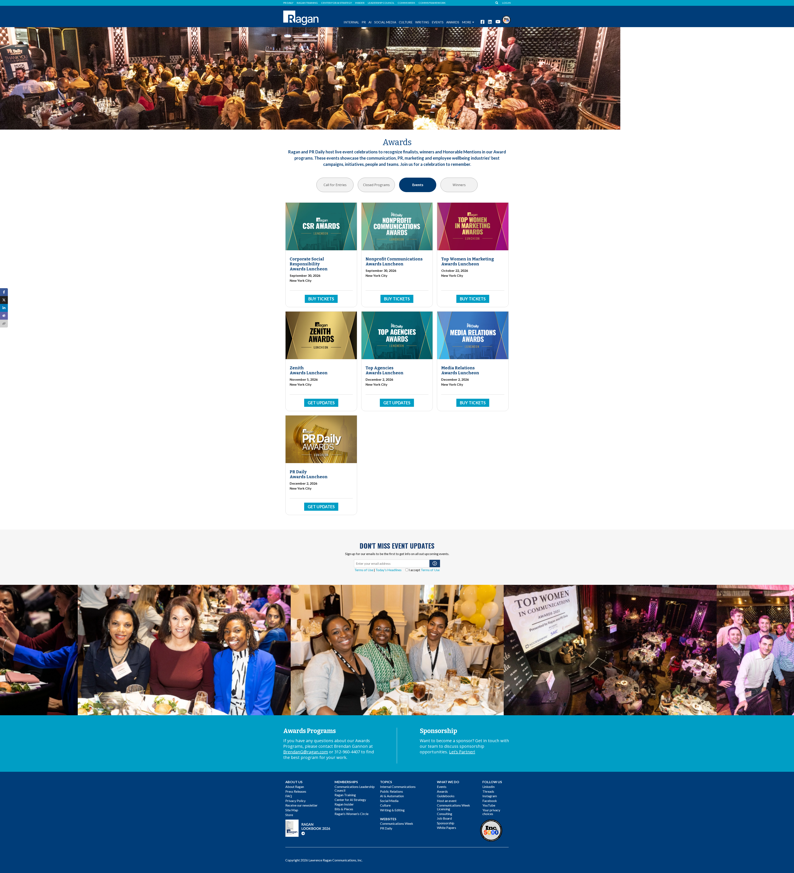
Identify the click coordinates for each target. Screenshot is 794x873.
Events (417, 185)
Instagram (489, 796)
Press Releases (295, 791)
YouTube (488, 805)
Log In (506, 3)
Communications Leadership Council (355, 788)
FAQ (288, 796)
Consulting (444, 814)
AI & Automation (392, 796)
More (466, 22)
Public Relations (391, 791)
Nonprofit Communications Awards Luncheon (394, 261)
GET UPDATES (321, 402)
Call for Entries (335, 185)
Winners (459, 185)
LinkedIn (488, 787)
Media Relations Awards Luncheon (460, 370)
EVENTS (438, 22)
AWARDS (452, 22)
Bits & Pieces (344, 809)
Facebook (489, 801)
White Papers (446, 828)
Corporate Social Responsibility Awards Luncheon (309, 263)
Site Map (291, 810)
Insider (360, 3)
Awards (442, 791)
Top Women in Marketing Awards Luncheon (467, 261)
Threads (488, 791)
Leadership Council (381, 3)
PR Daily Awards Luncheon (309, 474)
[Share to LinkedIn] (4, 308)
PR (364, 22)
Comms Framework (432, 3)
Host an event (447, 801)
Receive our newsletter (301, 805)
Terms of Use (363, 570)
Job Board (444, 818)
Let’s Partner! (462, 752)
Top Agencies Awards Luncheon (384, 370)
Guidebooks (445, 796)
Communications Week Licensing (453, 807)
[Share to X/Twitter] (4, 300)
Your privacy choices (491, 812)
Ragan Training (307, 3)
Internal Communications (398, 787)
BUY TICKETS (321, 298)
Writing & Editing (392, 810)
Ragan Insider (344, 804)
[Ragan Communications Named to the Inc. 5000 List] (506, 19)
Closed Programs (376, 185)
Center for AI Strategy (336, 3)
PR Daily (288, 3)
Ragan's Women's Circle (351, 814)
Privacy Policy (295, 801)
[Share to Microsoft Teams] (4, 316)
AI (370, 22)
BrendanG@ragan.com (305, 752)
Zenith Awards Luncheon (309, 370)
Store (289, 815)
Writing (422, 22)
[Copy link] (4, 324)
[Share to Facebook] (4, 292)
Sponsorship (445, 823)
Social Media (385, 22)
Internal (351, 22)
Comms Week (406, 3)
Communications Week (396, 823)
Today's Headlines (388, 570)
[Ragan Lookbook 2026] (307, 828)
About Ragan (294, 787)
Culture (406, 22)
